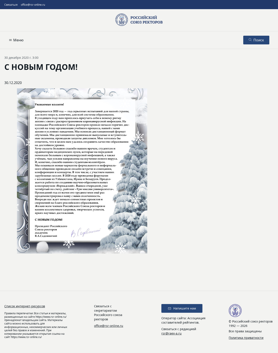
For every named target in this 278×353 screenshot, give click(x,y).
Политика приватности (246, 338)
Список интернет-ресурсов (24, 306)
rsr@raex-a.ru (171, 333)
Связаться (11, 5)
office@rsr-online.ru (33, 5)
